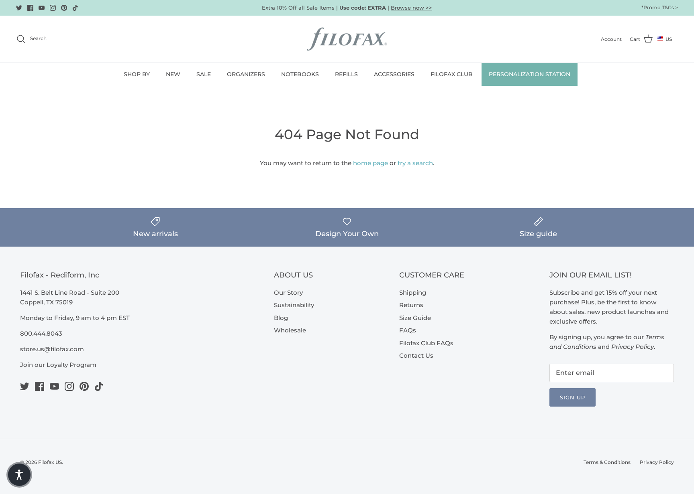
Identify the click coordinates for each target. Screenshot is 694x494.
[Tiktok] (75, 8)
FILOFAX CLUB (452, 74)
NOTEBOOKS (300, 74)
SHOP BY (137, 74)
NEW (173, 74)
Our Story (288, 292)
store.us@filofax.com (52, 349)
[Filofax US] (347, 39)
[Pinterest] (64, 8)
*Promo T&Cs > (659, 7)
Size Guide (415, 318)
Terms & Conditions (607, 462)
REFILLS (346, 74)
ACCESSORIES (394, 74)
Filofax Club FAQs (426, 343)
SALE (203, 74)
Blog (281, 318)
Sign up (572, 397)
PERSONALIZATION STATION (529, 74)
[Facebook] (30, 8)
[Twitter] (19, 8)
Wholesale (290, 330)
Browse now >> (411, 7)
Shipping (412, 292)
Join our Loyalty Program (58, 364)
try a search (415, 163)
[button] (19, 475)
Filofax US (50, 462)
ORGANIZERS (246, 74)
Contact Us (416, 355)
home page (370, 163)
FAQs (407, 330)
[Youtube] (42, 8)
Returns (411, 305)
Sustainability (294, 305)
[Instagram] (53, 8)
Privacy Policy (657, 462)
